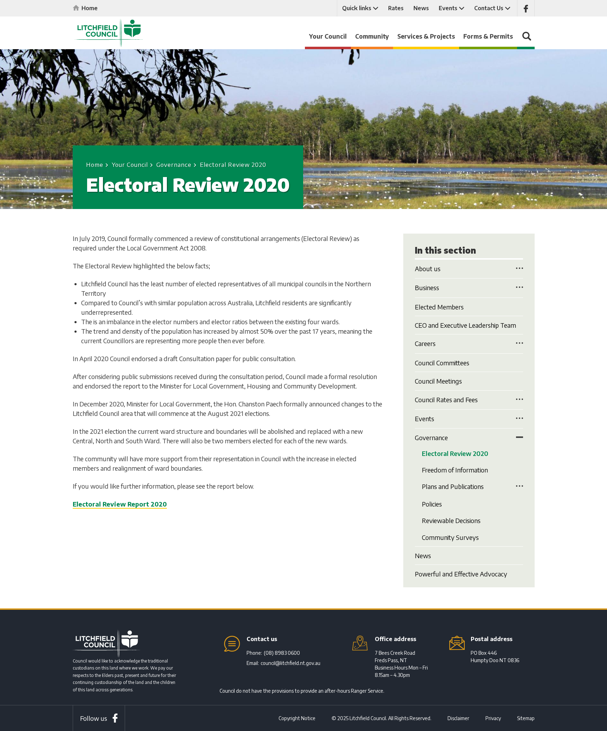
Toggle (519, 268)
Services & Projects (426, 36)
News (421, 8)
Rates (396, 8)
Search (526, 39)
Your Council (328, 36)
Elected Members (439, 307)
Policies (432, 504)
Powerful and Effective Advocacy (461, 574)
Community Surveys (450, 537)
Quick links (356, 8)
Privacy (493, 718)
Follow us (93, 718)
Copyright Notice (297, 718)
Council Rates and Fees (446, 400)
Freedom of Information (455, 470)
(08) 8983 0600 (282, 653)
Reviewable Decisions (451, 520)
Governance (173, 164)
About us (427, 269)
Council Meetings (438, 381)
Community (372, 36)
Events (448, 8)
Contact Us (488, 8)
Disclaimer (458, 718)
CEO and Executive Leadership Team (465, 325)
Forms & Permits (488, 36)
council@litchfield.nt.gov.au (290, 663)
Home (89, 8)
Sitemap (526, 718)
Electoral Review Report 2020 (120, 504)
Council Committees (442, 363)
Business (427, 287)
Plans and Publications (453, 486)
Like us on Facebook (526, 8)
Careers (425, 343)
